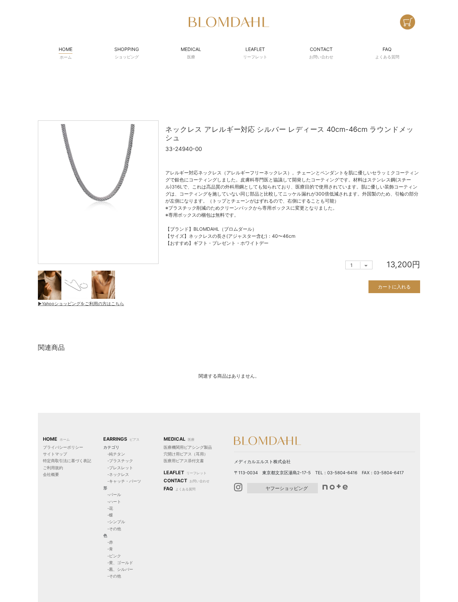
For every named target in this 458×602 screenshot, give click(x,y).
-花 (108, 508)
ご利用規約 (53, 467)
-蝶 (108, 514)
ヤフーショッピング (287, 488)
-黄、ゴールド (118, 562)
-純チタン (114, 453)
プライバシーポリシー (63, 447)
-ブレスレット (118, 467)
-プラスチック (118, 460)
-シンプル (114, 521)
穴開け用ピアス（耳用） (186, 453)
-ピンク (112, 555)
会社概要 (51, 474)
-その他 (112, 528)
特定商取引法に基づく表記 (67, 460)
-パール (112, 494)
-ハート (112, 501)
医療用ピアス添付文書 (184, 460)
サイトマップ (55, 453)
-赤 (108, 542)
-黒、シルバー (118, 569)
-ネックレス (116, 474)
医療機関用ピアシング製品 (188, 447)
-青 (108, 548)
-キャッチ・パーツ (122, 481)
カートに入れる (394, 286)
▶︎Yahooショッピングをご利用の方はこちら (81, 303)
